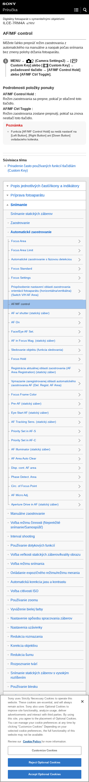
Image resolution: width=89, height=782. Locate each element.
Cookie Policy (32, 741)
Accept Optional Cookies (44, 774)
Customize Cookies (44, 750)
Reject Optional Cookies (44, 762)
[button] (85, 10)
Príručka (10, 10)
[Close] (82, 701)
